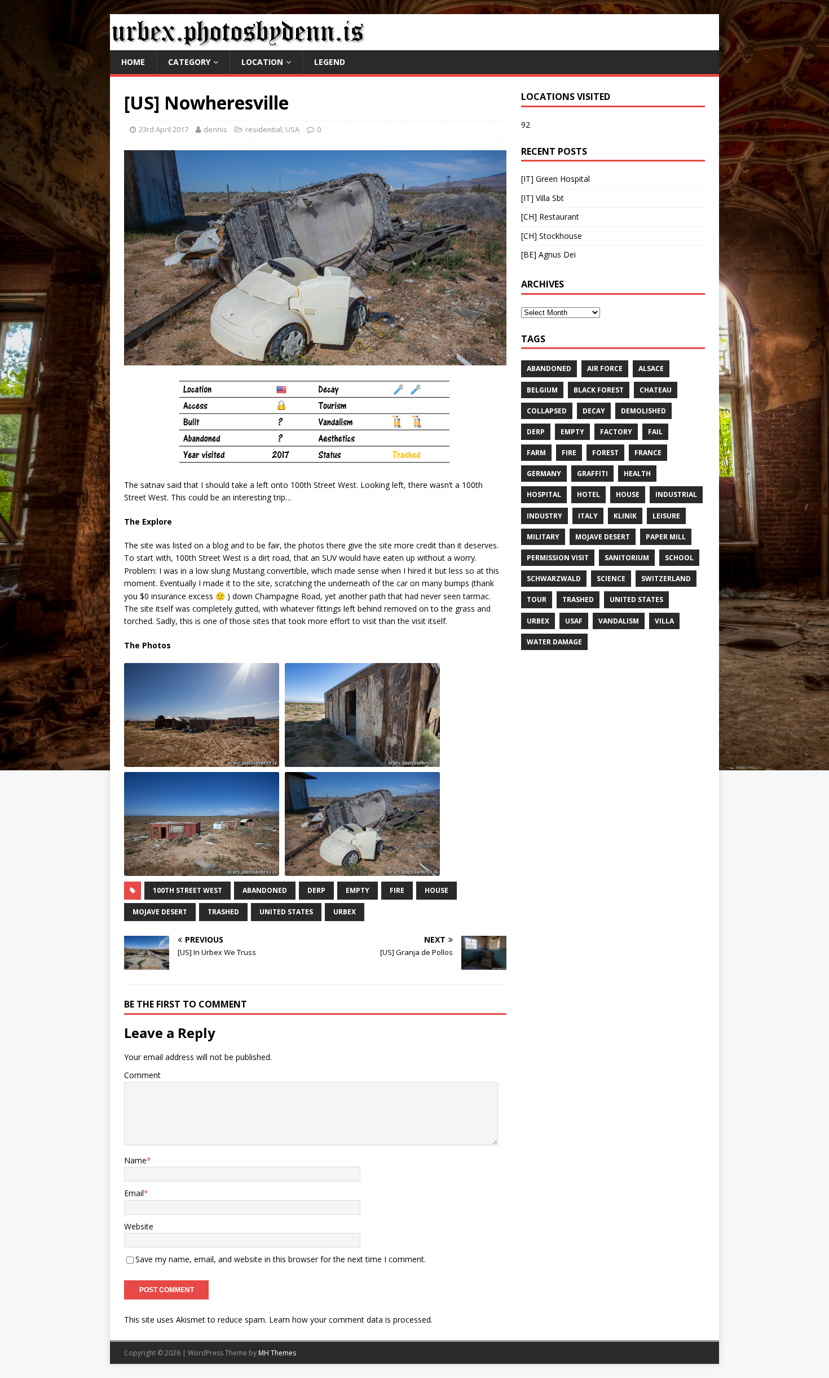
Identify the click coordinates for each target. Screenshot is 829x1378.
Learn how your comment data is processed (350, 1319)
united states (286, 912)
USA (292, 129)
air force (605, 368)
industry (544, 516)
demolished (643, 411)
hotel (588, 494)
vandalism (618, 621)
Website (138, 1226)
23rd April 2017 (163, 129)
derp (316, 890)
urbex (344, 912)
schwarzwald (554, 578)
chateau (656, 390)
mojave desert (160, 912)
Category (189, 61)
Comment (142, 1075)
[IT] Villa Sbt (542, 198)
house (436, 890)
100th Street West (187, 890)
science (611, 578)
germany (544, 473)
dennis (215, 129)
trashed (223, 912)
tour (536, 599)
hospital (544, 494)
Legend (329, 61)
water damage (554, 642)
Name (135, 1160)
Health (637, 473)
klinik (625, 516)
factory (616, 432)
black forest (599, 390)
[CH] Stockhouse (551, 235)
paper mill (666, 537)
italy (588, 516)
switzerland (666, 578)
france (648, 452)
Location (262, 61)
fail (655, 432)
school (679, 557)
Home (133, 61)
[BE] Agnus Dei (548, 254)
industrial (676, 494)
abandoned (264, 890)
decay (594, 411)
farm (536, 452)
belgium (542, 390)
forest (605, 452)
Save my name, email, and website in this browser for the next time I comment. (280, 1259)
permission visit (558, 557)
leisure (666, 516)
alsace (651, 368)
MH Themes (277, 1353)
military (543, 537)
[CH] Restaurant (550, 216)
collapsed (547, 411)
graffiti (592, 473)
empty (357, 890)
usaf (574, 621)
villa (664, 621)
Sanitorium (627, 557)
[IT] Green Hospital (555, 178)
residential (263, 129)
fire (397, 890)
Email (134, 1193)
